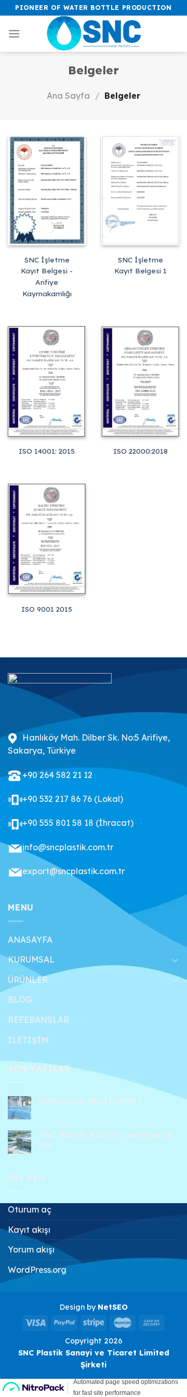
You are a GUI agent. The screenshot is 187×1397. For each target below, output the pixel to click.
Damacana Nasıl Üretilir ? (91, 1101)
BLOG (20, 999)
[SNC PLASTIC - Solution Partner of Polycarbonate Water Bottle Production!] (94, 34)
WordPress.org (37, 1269)
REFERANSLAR (38, 1019)
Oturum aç (29, 1209)
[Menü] (14, 33)
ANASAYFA (30, 939)
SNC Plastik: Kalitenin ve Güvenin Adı (105, 1140)
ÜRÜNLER (28, 979)
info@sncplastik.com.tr (67, 847)
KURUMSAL (31, 959)
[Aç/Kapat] (175, 960)
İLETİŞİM (28, 1040)
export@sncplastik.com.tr (73, 871)
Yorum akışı (31, 1249)
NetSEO (113, 1307)
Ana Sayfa (68, 95)
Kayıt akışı (29, 1229)
